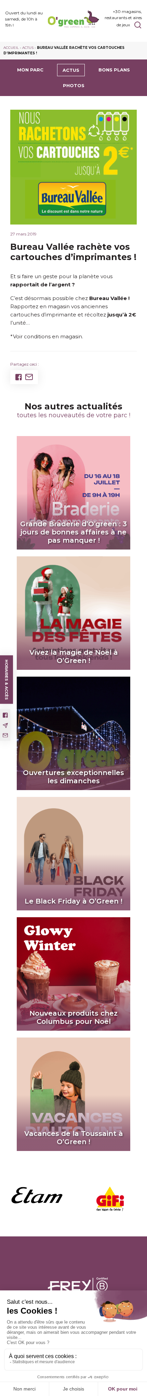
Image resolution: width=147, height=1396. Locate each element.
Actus (28, 47)
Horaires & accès (6, 679)
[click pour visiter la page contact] (5, 735)
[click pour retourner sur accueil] (37, 1198)
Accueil (11, 47)
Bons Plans (114, 69)
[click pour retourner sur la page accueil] (73, 19)
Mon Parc (30, 69)
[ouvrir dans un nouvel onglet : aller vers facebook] (5, 715)
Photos (73, 85)
